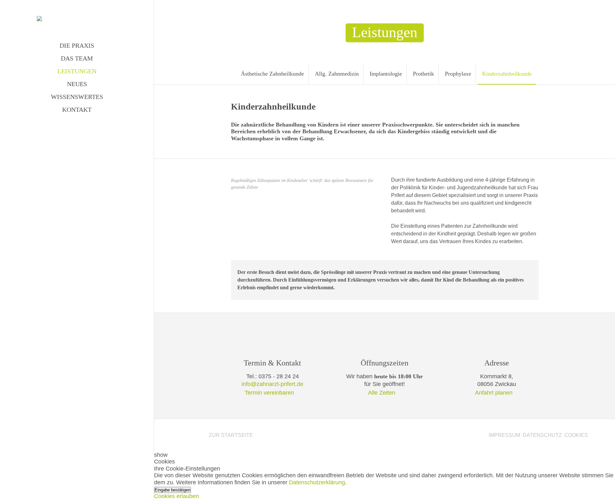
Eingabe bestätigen (172, 490)
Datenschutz (542, 435)
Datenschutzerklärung (317, 482)
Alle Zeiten (381, 392)
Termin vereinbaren (269, 392)
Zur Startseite (231, 435)
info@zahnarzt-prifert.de (272, 384)
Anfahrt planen (493, 392)
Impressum (504, 435)
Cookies (576, 435)
